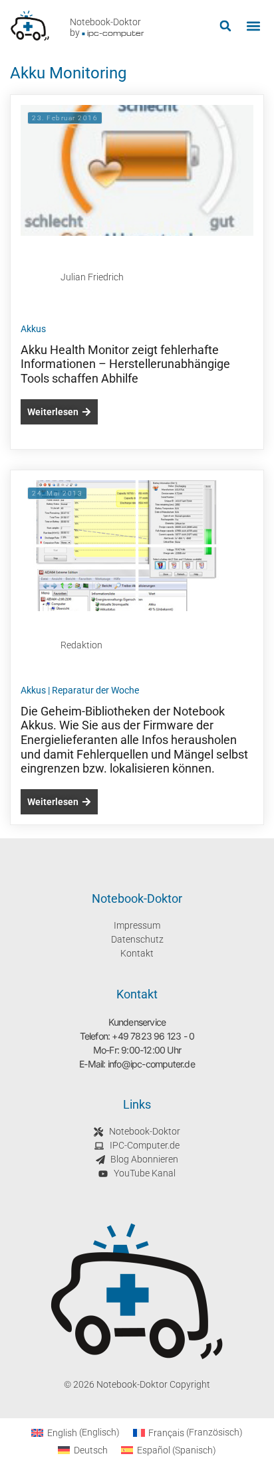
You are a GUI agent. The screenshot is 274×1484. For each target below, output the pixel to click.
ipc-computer (115, 33)
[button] (225, 26)
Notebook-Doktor (105, 22)
